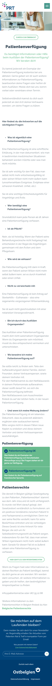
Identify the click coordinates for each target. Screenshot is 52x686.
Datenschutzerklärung (20, 679)
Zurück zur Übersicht (26, 37)
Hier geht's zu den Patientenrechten (26, 560)
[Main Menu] (47, 6)
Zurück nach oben (26, 664)
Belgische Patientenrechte (17, 608)
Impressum (35, 679)
